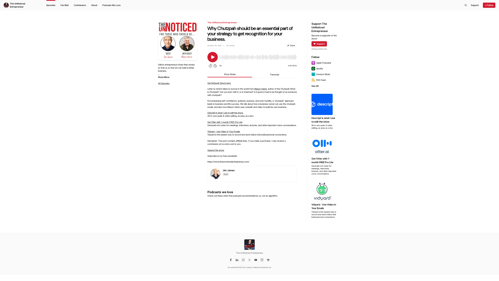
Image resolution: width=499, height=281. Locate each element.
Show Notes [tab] (230, 74)
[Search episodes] (466, 5)
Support (321, 44)
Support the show (215, 150)
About (94, 5)
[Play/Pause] (212, 57)
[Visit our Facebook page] (230, 260)
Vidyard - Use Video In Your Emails (223, 131)
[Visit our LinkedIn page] (237, 260)
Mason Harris (260, 89)
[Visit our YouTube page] (255, 260)
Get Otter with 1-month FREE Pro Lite (224, 122)
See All (315, 86)
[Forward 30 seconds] (215, 66)
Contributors (80, 5)
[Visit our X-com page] (249, 260)
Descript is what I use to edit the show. (225, 112)
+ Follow (489, 5)
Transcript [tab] (274, 74)
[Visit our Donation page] (268, 260)
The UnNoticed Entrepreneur (17, 5)
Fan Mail (65, 5)
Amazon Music (323, 74)
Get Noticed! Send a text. (219, 83)
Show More (163, 77)
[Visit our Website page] (262, 260)
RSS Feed (321, 80)
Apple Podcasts (323, 63)
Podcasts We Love (111, 5)
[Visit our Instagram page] (243, 260)
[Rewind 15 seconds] (210, 66)
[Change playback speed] (220, 66)
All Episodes (163, 83)
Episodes (50, 5)
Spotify (319, 68)
